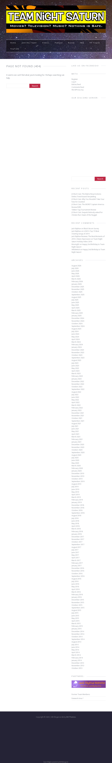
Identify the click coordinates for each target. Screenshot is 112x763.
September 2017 (78, 544)
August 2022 (76, 392)
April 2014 (75, 652)
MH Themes (71, 717)
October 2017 (77, 542)
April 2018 (75, 526)
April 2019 (75, 494)
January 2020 (77, 471)
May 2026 (75, 273)
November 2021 (78, 415)
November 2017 (78, 539)
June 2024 (75, 334)
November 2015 (78, 602)
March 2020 (76, 465)
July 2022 (75, 394)
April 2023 (75, 371)
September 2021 (78, 421)
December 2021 (78, 413)
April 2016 (75, 589)
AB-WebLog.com (63, 762)
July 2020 (75, 458)
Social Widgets (47, 762)
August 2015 (76, 610)
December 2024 (78, 318)
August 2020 (76, 455)
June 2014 (75, 647)
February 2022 (77, 408)
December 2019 (78, 473)
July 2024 (75, 331)
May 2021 (75, 431)
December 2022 (78, 381)
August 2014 (76, 642)
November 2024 (78, 321)
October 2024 (77, 323)
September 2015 (78, 608)
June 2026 (75, 271)
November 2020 (78, 447)
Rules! (71, 43)
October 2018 (77, 510)
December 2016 (78, 568)
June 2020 (75, 460)
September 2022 (78, 389)
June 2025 (75, 302)
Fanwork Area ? (77, 698)
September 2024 (78, 326)
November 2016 (78, 571)
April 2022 (75, 402)
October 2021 (77, 418)
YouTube (14, 49)
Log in (74, 82)
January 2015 (77, 629)
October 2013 (77, 668)
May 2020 (75, 463)
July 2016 (75, 581)
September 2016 (78, 576)
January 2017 (77, 565)
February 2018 (77, 531)
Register (75, 79)
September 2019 (78, 481)
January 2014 (77, 660)
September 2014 (78, 639)
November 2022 (78, 384)
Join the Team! (29, 43)
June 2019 (75, 489)
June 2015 (75, 615)
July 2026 (75, 268)
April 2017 (75, 557)
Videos (45, 43)
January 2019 (77, 502)
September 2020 (78, 452)
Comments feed (78, 87)
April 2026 (75, 276)
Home (13, 43)
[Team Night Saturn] (56, 31)
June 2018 (75, 521)
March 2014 (76, 655)
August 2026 (76, 266)
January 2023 (77, 379)
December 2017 (78, 536)
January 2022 (77, 410)
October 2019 (77, 479)
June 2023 (75, 365)
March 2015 (76, 623)
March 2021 (76, 437)
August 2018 (76, 515)
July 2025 (75, 300)
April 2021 (75, 434)
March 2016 (76, 592)
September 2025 (78, 294)
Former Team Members (81, 694)
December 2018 (78, 505)
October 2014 (77, 636)
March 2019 (76, 497)
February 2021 (77, 439)
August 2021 (76, 423)
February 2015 (77, 626)
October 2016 (77, 573)
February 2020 (77, 468)
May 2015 (75, 618)
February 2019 (77, 500)
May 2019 (75, 492)
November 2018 (78, 508)
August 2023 (76, 360)
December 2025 (78, 287)
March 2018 (76, 529)
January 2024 (77, 347)
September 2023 (78, 358)
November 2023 (78, 352)
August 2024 (76, 329)
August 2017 (76, 547)
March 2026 (76, 279)
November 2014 (78, 634)
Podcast (59, 43)
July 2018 (75, 518)
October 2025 (77, 292)
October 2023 (77, 355)
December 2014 (78, 631)
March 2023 (76, 373)
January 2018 (77, 534)
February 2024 (77, 344)
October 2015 (77, 605)
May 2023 (75, 368)
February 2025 (77, 313)
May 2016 (75, 586)
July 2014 (75, 644)
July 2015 (75, 613)
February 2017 (77, 563)
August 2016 (76, 579)
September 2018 (78, 513)
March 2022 (76, 405)
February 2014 (77, 658)
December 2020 (78, 444)
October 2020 (77, 450)
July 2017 (75, 550)
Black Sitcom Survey (91, 228)
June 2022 (75, 397)
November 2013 (78, 665)
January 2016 (77, 597)
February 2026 (77, 281)
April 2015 (75, 621)
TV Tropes (94, 43)
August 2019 (76, 484)
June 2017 (75, 552)
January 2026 (77, 284)
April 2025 (75, 308)
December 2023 (78, 350)
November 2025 (78, 289)
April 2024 (75, 339)
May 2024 (75, 337)
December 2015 (78, 600)
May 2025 (75, 305)
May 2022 (75, 400)
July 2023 (75, 363)
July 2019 (75, 486)
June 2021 (75, 429)
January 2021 (77, 442)
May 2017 (75, 555)
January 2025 (77, 315)
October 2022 (77, 386)
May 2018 (75, 523)
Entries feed (76, 84)
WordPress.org (77, 90)
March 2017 (76, 560)
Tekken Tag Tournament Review (84, 210)
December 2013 (78, 663)
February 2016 (77, 594)
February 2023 (77, 376)
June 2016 (75, 584)
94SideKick (76, 249)
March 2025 (76, 310)
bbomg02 (75, 244)
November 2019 (78, 476)
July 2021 (75, 426)
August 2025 (76, 297)
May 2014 (75, 650)
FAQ (82, 43)
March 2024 (76, 342)
